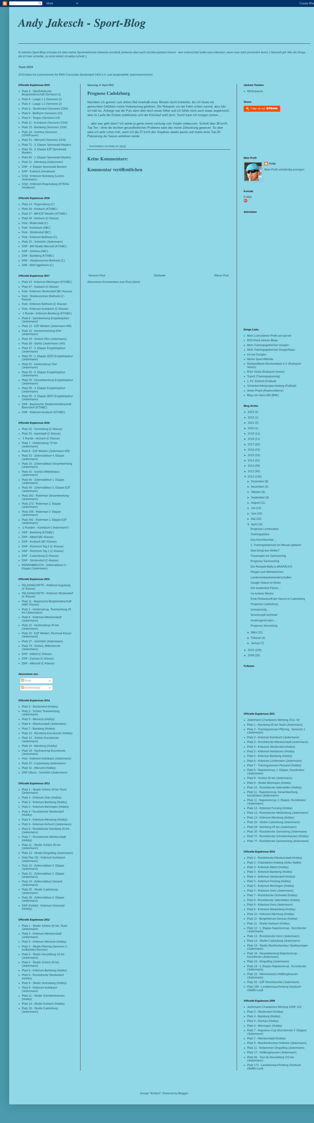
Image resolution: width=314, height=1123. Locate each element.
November (258, 486)
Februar (256, 638)
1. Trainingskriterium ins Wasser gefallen (276, 545)
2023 (251, 412)
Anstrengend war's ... (264, 620)
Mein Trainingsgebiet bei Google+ (268, 345)
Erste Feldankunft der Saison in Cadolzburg (278, 598)
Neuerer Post (96, 275)
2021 (251, 422)
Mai (253, 518)
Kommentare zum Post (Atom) (121, 282)
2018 (251, 439)
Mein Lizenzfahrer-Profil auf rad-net (269, 335)
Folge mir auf (258, 108)
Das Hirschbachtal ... (263, 539)
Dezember (258, 481)
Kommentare (32, 687)
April (254, 524)
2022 (251, 417)
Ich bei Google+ (257, 354)
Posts (27, 680)
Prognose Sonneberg (264, 625)
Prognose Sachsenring (265, 561)
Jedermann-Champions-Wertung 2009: (271, 1007)
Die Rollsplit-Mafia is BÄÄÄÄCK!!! (271, 566)
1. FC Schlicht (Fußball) (261, 381)
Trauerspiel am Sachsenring (268, 555)
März (254, 632)
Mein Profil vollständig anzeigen (284, 169)
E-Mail (248, 197)
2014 (251, 460)
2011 (251, 476)
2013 (251, 465)
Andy (272, 163)
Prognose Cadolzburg (108, 93)
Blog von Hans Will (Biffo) (263, 395)
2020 (251, 428)
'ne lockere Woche (262, 593)
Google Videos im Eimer (266, 582)
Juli (253, 508)
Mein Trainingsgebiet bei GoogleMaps (271, 349)
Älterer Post (221, 275)
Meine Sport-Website (260, 359)
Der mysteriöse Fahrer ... (266, 588)
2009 (251, 655)
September (258, 497)
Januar (255, 643)
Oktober (256, 492)
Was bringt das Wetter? (265, 550)
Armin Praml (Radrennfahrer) (265, 390)
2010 (251, 650)
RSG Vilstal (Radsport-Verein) (265, 371)
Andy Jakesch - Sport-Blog (82, 22)
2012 (251, 471)
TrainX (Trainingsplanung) (263, 376)
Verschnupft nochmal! (264, 615)
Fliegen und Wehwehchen (267, 572)
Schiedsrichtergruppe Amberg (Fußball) (271, 385)
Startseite (160, 275)
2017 (251, 444)
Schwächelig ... (260, 609)
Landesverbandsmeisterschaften (271, 577)
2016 (251, 449)
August (255, 502)
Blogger (183, 1093)
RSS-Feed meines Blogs (262, 340)
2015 (251, 455)
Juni (254, 513)
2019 (251, 433)
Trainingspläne (260, 534)
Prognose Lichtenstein (265, 529)
